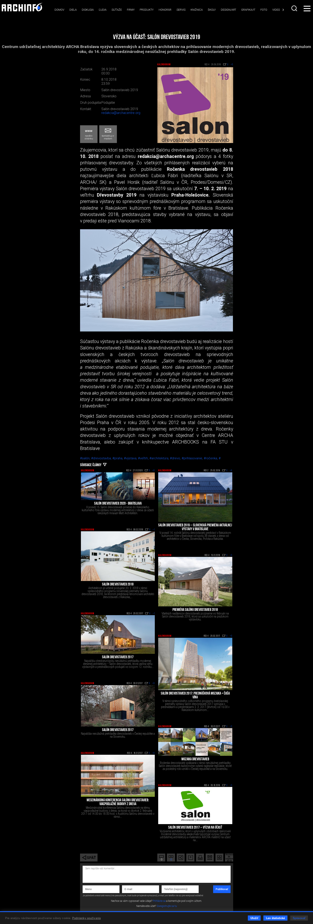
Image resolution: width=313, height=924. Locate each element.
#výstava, (131, 458)
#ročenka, (211, 458)
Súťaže (117, 9)
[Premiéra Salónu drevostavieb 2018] (195, 581)
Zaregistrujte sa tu (167, 906)
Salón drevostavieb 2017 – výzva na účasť (195, 828)
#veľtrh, (143, 458)
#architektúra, (159, 458)
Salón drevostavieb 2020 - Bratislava (118, 504)
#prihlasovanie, (193, 458)
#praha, (118, 458)
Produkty (147, 9)
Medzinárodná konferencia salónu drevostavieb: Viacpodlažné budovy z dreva (118, 802)
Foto (263, 9)
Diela (73, 9)
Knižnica (197, 9)
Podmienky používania (86, 918)
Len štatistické (275, 918)
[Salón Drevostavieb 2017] (118, 706)
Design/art (228, 9)
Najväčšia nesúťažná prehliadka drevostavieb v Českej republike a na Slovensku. (118, 735)
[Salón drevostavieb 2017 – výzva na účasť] (195, 805)
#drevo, (176, 458)
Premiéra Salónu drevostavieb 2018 (195, 610)
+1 (154, 529)
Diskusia (88, 9)
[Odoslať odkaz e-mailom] (210, 857)
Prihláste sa (159, 900)
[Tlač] (200, 857)
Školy (212, 9)
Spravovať (299, 918)
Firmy (131, 9)
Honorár (165, 9)
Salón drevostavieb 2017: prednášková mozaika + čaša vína (195, 695)
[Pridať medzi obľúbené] (219, 857)
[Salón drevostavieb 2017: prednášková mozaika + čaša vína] (195, 664)
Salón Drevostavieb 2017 (118, 730)
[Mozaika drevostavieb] (195, 742)
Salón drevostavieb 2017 (118, 657)
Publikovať (222, 889)
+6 (231, 470)
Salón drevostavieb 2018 (118, 585)
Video (276, 9)
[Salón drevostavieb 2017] (118, 634)
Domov (59, 9)
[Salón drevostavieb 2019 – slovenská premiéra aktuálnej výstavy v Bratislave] (195, 497)
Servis (181, 9)
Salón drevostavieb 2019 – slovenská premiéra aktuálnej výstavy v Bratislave (195, 527)
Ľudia (102, 9)
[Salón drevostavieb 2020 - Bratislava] (118, 486)
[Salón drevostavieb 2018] (118, 556)
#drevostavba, (101, 458)
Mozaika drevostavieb (195, 759)
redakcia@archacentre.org (120, 113)
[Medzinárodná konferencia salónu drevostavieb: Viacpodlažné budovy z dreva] (118, 776)
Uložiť (254, 918)
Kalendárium (164, 64)
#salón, (85, 458)
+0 (153, 470)
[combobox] (294, 8)
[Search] (294, 8)
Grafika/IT (248, 9)
